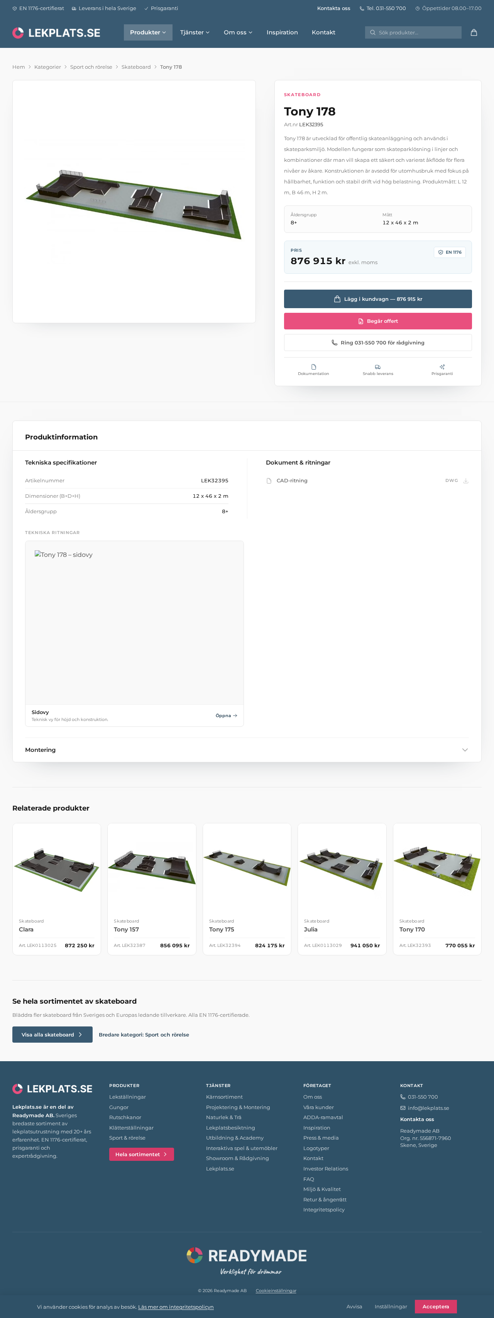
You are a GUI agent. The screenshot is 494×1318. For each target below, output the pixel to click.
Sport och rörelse (91, 67)
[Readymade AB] (247, 1260)
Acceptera (436, 1306)
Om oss (235, 32)
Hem (18, 67)
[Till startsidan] (57, 32)
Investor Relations (325, 1168)
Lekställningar (127, 1097)
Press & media (321, 1138)
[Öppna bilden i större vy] (134, 201)
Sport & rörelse (127, 1138)
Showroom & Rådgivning (237, 1158)
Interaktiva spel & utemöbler (241, 1148)
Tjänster (192, 32)
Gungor (119, 1107)
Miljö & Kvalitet (322, 1189)
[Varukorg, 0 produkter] (474, 32)
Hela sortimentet (137, 1154)
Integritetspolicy (324, 1209)
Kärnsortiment (224, 1097)
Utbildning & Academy (235, 1138)
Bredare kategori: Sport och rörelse (144, 1034)
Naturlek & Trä (224, 1117)
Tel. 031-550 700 (386, 8)
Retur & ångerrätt (325, 1199)
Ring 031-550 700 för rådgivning (383, 342)
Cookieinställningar (276, 1290)
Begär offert (382, 321)
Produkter (145, 32)
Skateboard (136, 67)
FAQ (308, 1179)
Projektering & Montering (238, 1107)
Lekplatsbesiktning (230, 1128)
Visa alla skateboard (48, 1034)
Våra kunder (318, 1107)
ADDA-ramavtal (323, 1117)
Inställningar (391, 1306)
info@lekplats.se (428, 1108)
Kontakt (323, 32)
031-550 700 (423, 1097)
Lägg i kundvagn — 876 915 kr (383, 299)
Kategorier (47, 67)
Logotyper (316, 1148)
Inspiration (282, 32)
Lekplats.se (220, 1168)
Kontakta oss (333, 8)
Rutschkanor (125, 1117)
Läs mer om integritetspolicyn (176, 1307)
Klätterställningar (131, 1128)
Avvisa (354, 1306)
